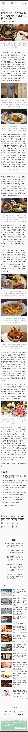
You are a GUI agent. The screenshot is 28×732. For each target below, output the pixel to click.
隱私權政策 (5, 724)
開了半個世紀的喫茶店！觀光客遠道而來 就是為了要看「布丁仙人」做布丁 (19, 636)
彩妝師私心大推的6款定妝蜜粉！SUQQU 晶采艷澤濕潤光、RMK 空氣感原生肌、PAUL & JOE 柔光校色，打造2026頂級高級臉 (15, 568)
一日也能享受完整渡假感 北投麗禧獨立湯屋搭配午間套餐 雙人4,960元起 (15, 545)
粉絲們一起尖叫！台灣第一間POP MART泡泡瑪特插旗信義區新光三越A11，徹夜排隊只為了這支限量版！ (20, 600)
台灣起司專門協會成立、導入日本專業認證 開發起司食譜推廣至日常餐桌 (14, 493)
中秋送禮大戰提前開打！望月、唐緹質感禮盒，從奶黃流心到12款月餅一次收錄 (19, 627)
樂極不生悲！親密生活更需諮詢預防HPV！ (19, 617)
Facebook (9, 714)
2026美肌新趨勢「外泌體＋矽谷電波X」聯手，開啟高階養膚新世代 (20, 609)
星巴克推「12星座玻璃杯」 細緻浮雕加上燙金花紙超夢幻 (19, 591)
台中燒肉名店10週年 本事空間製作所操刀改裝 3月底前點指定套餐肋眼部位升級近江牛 (14, 487)
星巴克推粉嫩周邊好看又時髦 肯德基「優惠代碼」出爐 (14, 477)
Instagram (20, 714)
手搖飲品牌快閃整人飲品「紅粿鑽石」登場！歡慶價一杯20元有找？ (19, 655)
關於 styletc (8, 711)
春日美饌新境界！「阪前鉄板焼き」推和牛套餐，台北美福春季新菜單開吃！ (14, 498)
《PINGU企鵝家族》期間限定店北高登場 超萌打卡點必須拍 (20, 673)
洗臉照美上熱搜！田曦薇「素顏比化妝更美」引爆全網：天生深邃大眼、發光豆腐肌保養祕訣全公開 (15, 558)
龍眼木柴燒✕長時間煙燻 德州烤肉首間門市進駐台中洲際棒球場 (20, 682)
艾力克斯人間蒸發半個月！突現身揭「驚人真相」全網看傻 (15, 551)
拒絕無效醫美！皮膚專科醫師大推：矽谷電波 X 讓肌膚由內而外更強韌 (20, 664)
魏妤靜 (14, 22)
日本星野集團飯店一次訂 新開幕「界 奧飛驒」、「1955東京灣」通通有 (20, 646)
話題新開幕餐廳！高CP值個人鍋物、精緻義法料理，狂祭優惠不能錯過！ (15, 482)
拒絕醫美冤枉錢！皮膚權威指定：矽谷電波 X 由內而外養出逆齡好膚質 (20, 691)
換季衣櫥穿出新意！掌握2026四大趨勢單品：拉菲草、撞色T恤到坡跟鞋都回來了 (15, 576)
